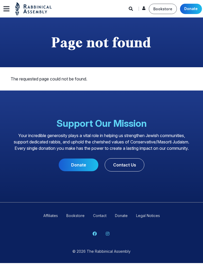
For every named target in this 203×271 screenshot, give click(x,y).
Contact (100, 215)
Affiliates (50, 215)
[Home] (33, 8)
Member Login (144, 9)
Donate (191, 8)
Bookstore (162, 9)
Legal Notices (148, 215)
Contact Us (124, 165)
